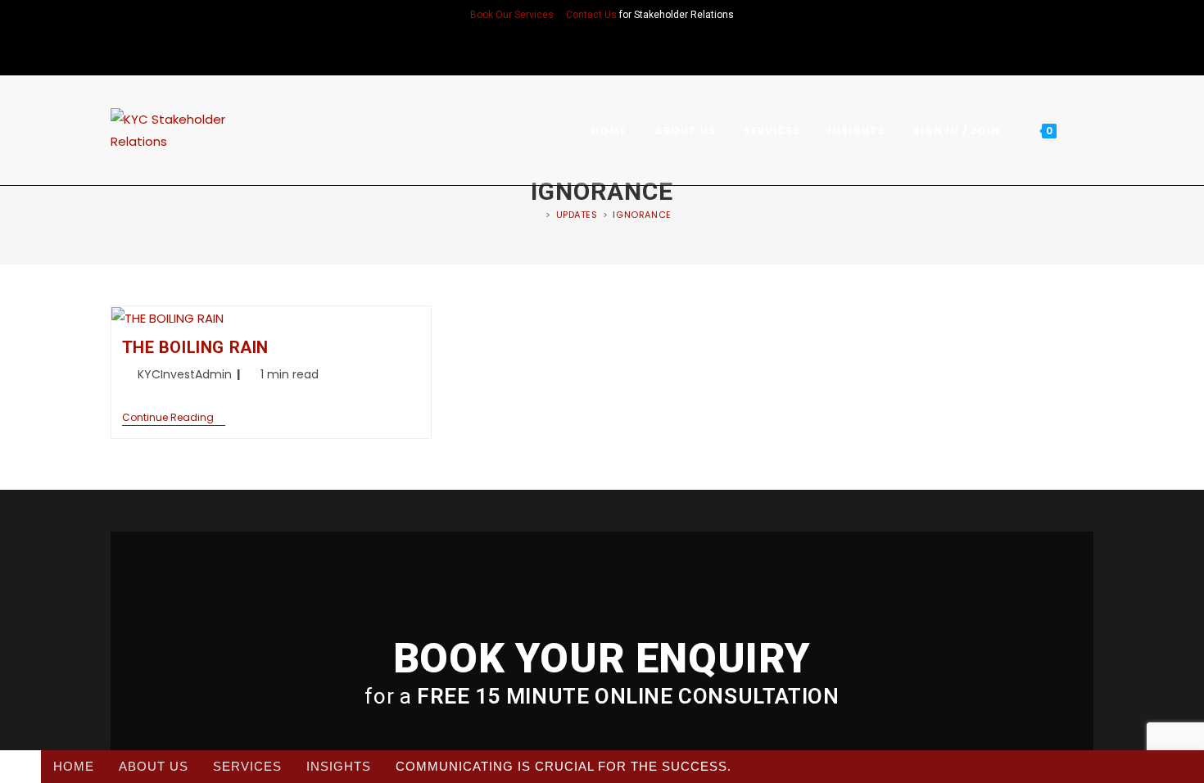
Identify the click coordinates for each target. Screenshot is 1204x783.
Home (73, 766)
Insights (338, 766)
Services (247, 766)
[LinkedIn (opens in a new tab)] (602, 50)
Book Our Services (512, 14)
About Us (153, 766)
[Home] (536, 214)
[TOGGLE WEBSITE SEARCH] (1088, 130)
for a (601, 696)
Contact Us (591, 14)
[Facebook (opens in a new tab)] (580, 50)
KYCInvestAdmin (185, 374)
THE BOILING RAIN (195, 347)
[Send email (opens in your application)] (623, 50)
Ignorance (642, 214)
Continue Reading (173, 418)
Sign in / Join (956, 131)
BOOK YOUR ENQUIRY (602, 658)
